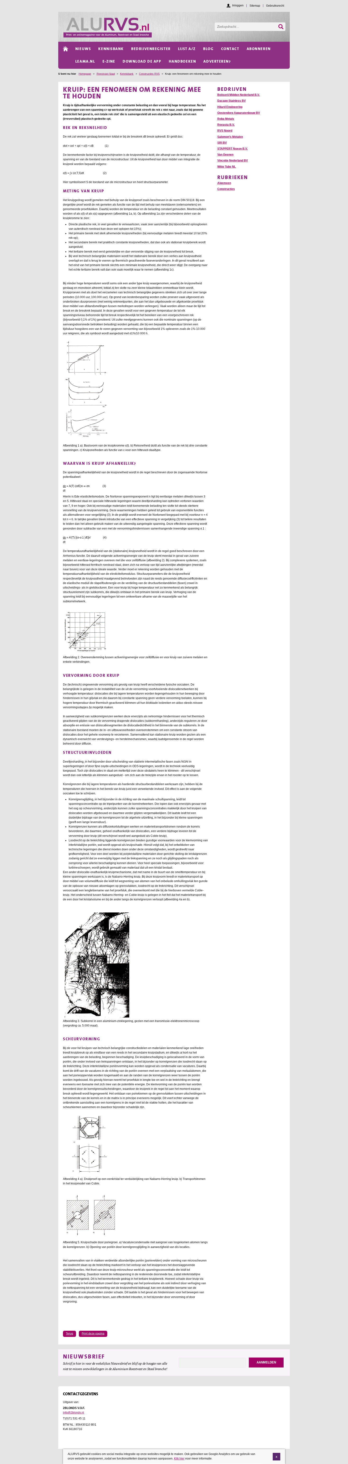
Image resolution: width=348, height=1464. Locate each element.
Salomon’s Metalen (230, 136)
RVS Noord (224, 130)
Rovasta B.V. (226, 124)
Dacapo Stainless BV (231, 100)
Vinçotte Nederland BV (232, 160)
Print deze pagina (93, 1333)
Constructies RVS (149, 73)
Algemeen (224, 183)
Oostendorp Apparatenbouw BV (238, 113)
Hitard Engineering (229, 107)
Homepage (85, 73)
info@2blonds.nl (73, 1412)
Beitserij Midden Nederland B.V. (238, 95)
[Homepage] (176, 26)
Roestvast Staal (106, 73)
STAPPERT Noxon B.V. (232, 148)
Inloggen (238, 5)
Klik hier (179, 1458)
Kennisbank (127, 73)
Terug (69, 1333)
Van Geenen (225, 154)
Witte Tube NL (226, 166)
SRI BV (222, 142)
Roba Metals (225, 118)
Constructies (226, 189)
